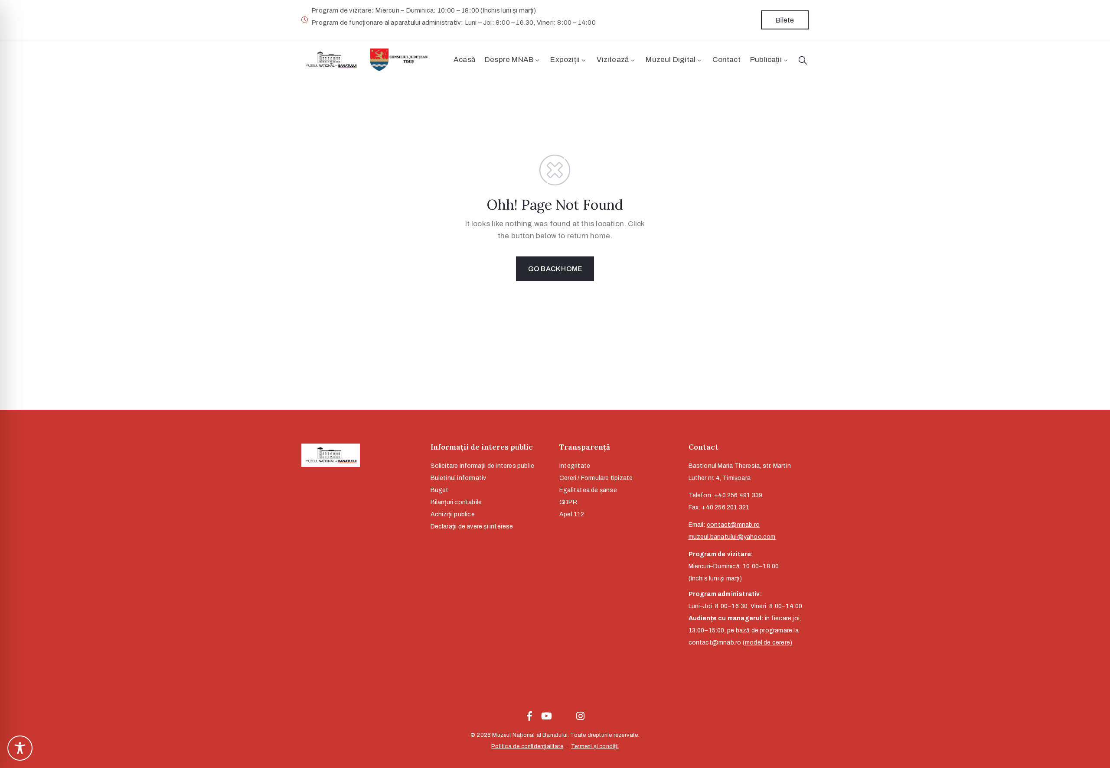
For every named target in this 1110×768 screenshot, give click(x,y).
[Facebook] (529, 716)
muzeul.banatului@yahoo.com (732, 537)
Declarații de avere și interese (472, 526)
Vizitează (613, 59)
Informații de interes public (482, 447)
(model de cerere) (767, 642)
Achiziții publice (453, 514)
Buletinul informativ (458, 478)
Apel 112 (571, 514)
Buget (440, 490)
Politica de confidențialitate (527, 746)
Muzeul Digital (670, 59)
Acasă (464, 59)
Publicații (766, 59)
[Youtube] (546, 716)
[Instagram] (580, 716)
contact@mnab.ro (733, 525)
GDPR (568, 502)
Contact (726, 59)
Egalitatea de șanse (588, 490)
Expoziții (565, 59)
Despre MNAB (509, 59)
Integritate (574, 466)
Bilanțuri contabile (456, 502)
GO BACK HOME (555, 268)
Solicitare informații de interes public (483, 466)
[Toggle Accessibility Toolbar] (20, 748)
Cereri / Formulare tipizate (596, 478)
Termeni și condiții (595, 746)
